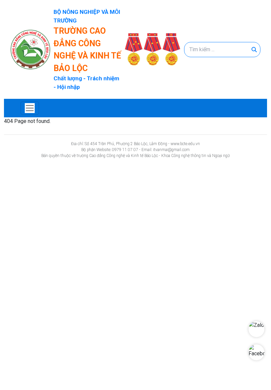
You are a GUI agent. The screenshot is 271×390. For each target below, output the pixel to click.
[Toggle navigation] (29, 108)
